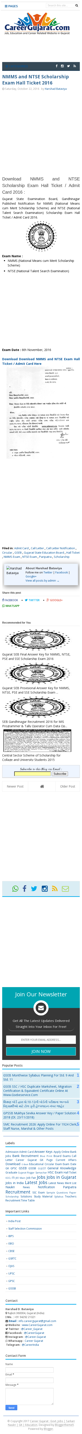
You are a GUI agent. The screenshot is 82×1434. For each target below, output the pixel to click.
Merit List (71, 1183)
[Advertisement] (41, 133)
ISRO (11, 1243)
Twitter (48, 572)
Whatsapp (12, 606)
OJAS (11, 1266)
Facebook (61, 572)
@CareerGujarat (34, 1333)
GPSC (13, 1168)
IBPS (11, 1236)
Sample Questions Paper (61, 1192)
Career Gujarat (34, 1341)
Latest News (56, 1183)
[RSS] (56, 890)
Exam (58, 1164)
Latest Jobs (36, 1182)
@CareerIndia (30, 1345)
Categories (18, 66)
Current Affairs (66, 1160)
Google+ (31, 576)
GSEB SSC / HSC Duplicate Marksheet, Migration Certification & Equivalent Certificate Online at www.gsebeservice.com (37, 1090)
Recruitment (17, 1192)
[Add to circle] (62, 66)
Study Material (43, 1196)
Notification (46, 1187)
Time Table (28, 1200)
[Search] (76, 5)
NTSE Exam (29, 557)
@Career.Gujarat (35, 1337)
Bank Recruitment (25, 1156)
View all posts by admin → (42, 580)
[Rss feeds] (74, 66)
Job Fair (31, 1178)
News (26, 1187)
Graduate (11, 1172)
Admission (12, 1152)
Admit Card (21, 548)
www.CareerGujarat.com (37, 1325)
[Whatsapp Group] (17, 890)
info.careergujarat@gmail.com (32, 1321)
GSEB (18, 553)
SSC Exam (38, 1192)
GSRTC (12, 1258)
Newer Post (15, 786)
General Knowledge (61, 1168)
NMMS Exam (12, 557)
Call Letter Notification (60, 548)
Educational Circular (41, 1164)
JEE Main (20, 1177)
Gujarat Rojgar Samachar (32, 1172)
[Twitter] (36, 890)
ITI (13, 1178)
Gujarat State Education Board (44, 553)
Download (12, 1164)
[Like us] (56, 66)
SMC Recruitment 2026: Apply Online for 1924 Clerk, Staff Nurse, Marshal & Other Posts (40, 1126)
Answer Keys (43, 1151)
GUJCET (42, 1168)
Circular (7, 553)
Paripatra (45, 557)
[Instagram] (46, 890)
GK (7, 1168)
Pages (12, 6)
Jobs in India (14, 1183)
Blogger (48, 1428)
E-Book (25, 1164)
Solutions (26, 1196)
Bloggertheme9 (64, 1425)
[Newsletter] (67, 890)
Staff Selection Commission (25, 1228)
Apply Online (62, 1152)
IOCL (8, 1177)
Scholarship (62, 557)
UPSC (11, 1273)
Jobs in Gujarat (61, 1177)
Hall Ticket (73, 553)
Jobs (41, 1177)
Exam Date (69, 1164)
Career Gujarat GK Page (34, 1160)
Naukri (10, 1187)
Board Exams (62, 1156)
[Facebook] (26, 890)
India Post (14, 1221)
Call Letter (37, 548)
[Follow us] (68, 66)
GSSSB (32, 1168)
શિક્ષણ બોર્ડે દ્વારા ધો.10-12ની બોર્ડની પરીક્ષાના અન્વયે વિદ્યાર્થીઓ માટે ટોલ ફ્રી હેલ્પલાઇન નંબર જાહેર (36, 1104)
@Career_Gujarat (31, 1329)
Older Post (67, 786)
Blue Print (46, 1156)
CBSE (11, 1251)
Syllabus (58, 1196)
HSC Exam (55, 1172)
